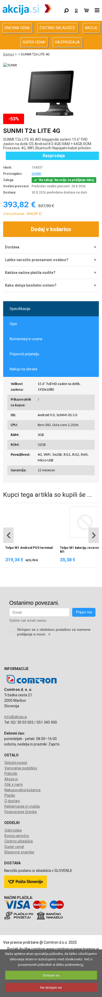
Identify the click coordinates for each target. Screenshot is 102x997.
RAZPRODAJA (67, 42)
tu (82, 965)
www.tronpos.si (86, 949)
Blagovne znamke (19, 852)
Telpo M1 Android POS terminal (29, 548)
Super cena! (14, 847)
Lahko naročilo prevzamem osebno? (36, 260)
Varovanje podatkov (20, 768)
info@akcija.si (15, 717)
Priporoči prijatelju (24, 354)
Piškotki (10, 773)
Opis (13, 324)
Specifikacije (20, 309)
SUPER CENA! (34, 42)
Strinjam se (51, 975)
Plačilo (9, 795)
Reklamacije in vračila (22, 806)
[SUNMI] (10, 65)
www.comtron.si (59, 949)
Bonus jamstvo (16, 836)
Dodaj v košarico (51, 229)
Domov (8, 54)
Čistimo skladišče (18, 841)
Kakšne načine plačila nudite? (30, 273)
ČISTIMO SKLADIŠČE (57, 27)
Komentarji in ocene (26, 339)
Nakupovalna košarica (22, 790)
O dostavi (12, 801)
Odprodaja (13, 830)
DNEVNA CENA (17, 27)
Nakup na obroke (23, 369)
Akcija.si (11, 779)
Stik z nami (13, 784)
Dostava (12, 247)
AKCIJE (91, 27)
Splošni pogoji (15, 763)
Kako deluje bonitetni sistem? (30, 285)
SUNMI (36, 174)
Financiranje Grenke (20, 812)
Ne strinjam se (51, 987)
